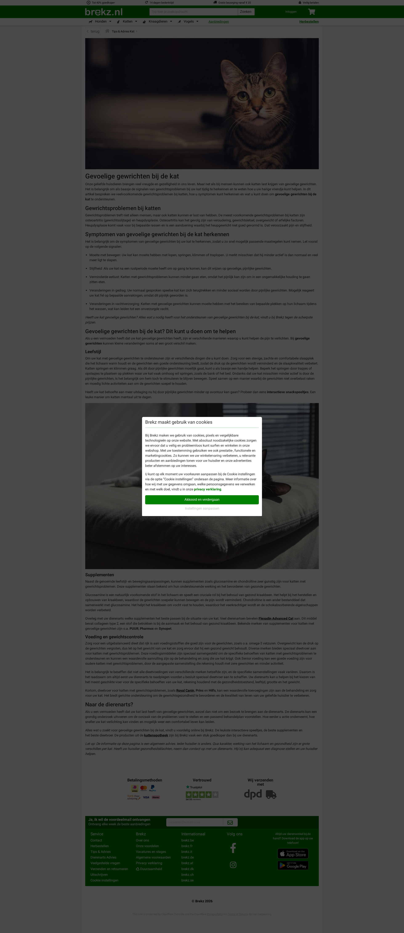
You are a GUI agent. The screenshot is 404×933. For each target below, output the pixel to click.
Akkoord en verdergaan (202, 499)
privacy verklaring (207, 489)
